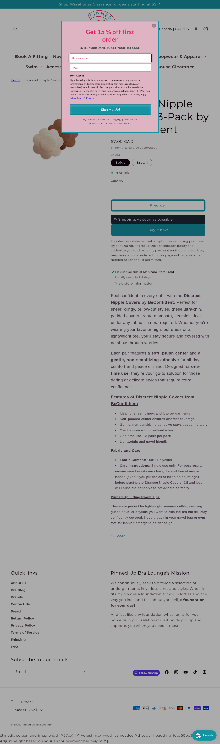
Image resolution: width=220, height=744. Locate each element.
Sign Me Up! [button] (110, 109)
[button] (154, 25)
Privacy (90, 98)
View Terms (76, 98)
